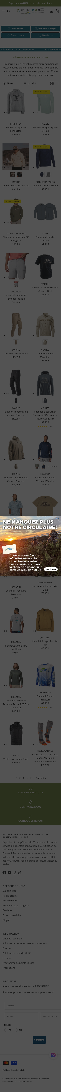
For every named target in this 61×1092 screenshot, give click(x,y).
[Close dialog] (58, 518)
